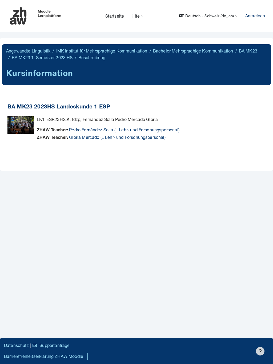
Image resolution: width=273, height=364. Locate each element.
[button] (208, 16)
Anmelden (255, 15)
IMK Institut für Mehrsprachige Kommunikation (101, 50)
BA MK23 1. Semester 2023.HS (42, 57)
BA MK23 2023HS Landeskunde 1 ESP (58, 107)
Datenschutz (16, 345)
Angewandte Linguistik (28, 50)
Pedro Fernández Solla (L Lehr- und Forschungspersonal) (124, 129)
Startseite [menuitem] (114, 15)
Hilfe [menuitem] (135, 15)
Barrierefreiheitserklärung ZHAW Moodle (43, 356)
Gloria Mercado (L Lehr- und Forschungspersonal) (117, 137)
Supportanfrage (54, 345)
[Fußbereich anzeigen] (260, 351)
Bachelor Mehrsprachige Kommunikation (193, 50)
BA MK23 (248, 50)
